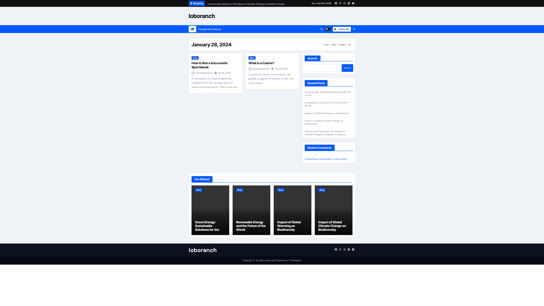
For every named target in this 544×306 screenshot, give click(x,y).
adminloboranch (204, 73)
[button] (354, 29)
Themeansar (294, 260)
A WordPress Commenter (318, 159)
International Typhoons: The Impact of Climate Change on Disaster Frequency (325, 133)
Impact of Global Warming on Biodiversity (327, 113)
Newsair (280, 260)
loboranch (202, 15)
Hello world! (341, 159)
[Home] (192, 29)
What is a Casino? (261, 63)
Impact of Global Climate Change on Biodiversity (332, 225)
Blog (195, 58)
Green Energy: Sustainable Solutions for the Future (207, 227)
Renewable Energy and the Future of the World (251, 225)
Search (313, 58)
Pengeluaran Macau (209, 29)
